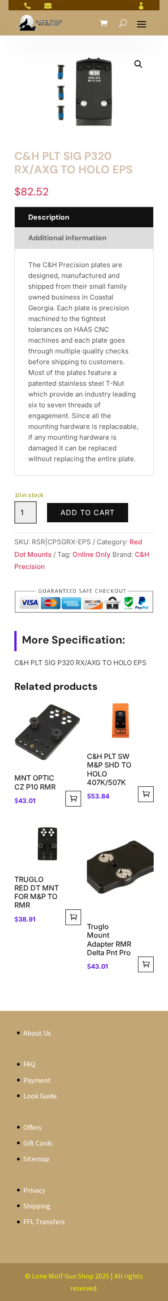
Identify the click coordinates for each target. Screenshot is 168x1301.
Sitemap (36, 1158)
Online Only (92, 554)
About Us (37, 1032)
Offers (32, 1127)
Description (48, 217)
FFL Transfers (44, 1221)
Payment (37, 1080)
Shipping (37, 1205)
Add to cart (87, 512)
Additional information (67, 238)
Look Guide (40, 1095)
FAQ (29, 1063)
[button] (138, 64)
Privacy (34, 1190)
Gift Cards (37, 1142)
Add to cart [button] (73, 799)
